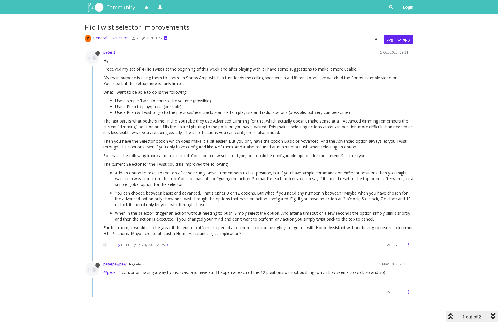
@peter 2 (137, 264)
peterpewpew (114, 264)
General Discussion (111, 38)
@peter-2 (112, 272)
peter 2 (109, 52)
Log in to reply (398, 39)
